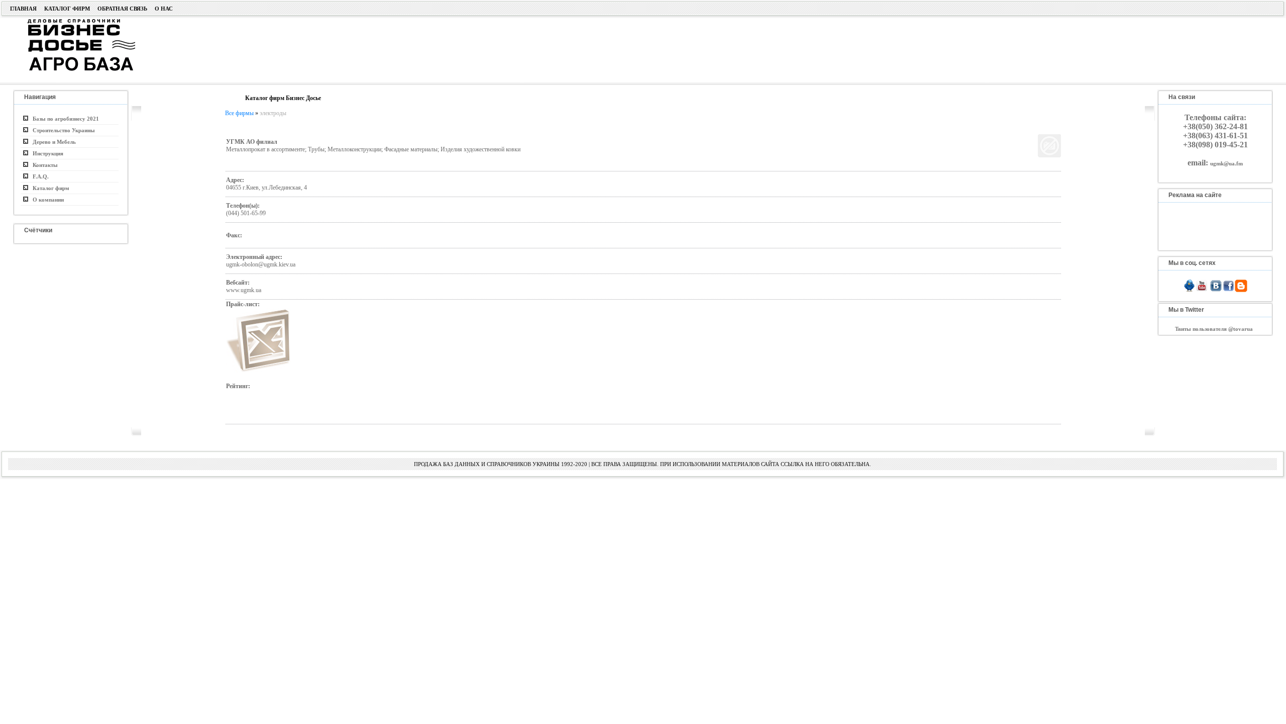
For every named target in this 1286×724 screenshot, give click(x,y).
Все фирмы (239, 113)
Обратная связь (122, 9)
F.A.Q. (38, 176)
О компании (46, 200)
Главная (23, 9)
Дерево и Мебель (52, 142)
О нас (164, 9)
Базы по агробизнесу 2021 (63, 119)
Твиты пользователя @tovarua (1214, 329)
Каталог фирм (67, 9)
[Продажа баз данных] (69, 21)
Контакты (43, 165)
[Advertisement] (572, 48)
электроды (273, 113)
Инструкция (45, 153)
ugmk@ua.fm (1226, 163)
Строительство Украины (61, 130)
